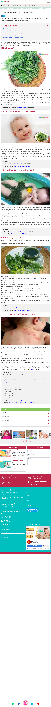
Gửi (39, 469)
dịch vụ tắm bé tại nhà (21, 107)
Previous (1, 434)
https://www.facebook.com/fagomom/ (16, 400)
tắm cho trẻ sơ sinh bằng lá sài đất (22, 310)
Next (50, 434)
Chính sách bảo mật (4, 534)
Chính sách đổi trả (4, 537)
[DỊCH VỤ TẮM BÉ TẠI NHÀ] (5, 464)
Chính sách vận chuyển (5, 529)
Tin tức (8, 5)
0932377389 (10, 513)
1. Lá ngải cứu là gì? (7, 28)
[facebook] (2, 521)
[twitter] (4, 521)
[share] (2, 15)
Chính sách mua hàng (5, 526)
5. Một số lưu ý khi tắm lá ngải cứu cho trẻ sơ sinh (13, 37)
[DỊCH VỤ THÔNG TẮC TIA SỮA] (5, 454)
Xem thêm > (14, 457)
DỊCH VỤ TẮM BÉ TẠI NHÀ (17, 460)
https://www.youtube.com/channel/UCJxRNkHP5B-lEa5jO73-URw (23, 402)
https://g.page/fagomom (8, 382)
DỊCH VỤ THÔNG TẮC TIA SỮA (18, 450)
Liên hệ (27, 503)
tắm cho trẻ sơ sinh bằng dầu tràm (22, 166)
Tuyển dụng (28, 505)
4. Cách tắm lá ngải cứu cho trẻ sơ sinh (11, 35)
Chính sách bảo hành (5, 532)
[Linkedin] (7, 521)
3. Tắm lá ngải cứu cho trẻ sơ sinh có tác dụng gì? (13, 33)
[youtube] (6, 15)
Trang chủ (3, 5)
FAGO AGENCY (40, 552)
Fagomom (32, 369)
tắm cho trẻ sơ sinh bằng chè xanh (16, 307)
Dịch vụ (27, 495)
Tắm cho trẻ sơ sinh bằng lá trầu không (14, 163)
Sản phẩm (28, 497)
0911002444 (4, 513)
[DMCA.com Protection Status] (32, 510)
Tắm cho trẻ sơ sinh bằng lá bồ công (19, 234)
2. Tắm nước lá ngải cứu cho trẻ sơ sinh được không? (13, 30)
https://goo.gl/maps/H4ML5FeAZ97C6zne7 (13, 387)
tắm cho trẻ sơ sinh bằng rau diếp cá (19, 231)
